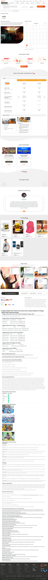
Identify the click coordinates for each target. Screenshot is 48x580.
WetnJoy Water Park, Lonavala (17, 508)
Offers (27, 1)
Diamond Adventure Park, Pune (16, 524)
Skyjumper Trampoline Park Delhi (31, 555)
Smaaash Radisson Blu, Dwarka (29, 540)
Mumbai (12, 507)
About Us (7, 574)
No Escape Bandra (5, 550)
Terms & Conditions (11, 564)
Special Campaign (11, 571)
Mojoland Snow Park (21, 521)
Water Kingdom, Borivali (31, 509)
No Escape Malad (11, 550)
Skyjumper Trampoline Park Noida (20, 555)
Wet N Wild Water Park (5, 535)
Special (15, 574)
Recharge (36, 1)
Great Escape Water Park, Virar (37, 508)
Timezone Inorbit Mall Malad (33, 545)
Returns (2, 567)
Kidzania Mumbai (14, 559)
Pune (15, 507)
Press (23, 574)
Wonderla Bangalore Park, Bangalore (8, 516)
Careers (33, 574)
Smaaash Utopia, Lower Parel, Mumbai (8, 540)
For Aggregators (19, 567)
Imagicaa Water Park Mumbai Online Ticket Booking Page (13, 359)
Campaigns (19, 574)
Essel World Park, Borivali (35, 512)
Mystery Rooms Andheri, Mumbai (7, 553)
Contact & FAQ (3, 564)
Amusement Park (5, 2)
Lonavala (17, 507)
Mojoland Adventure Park (6, 521)
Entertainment (17, 1)
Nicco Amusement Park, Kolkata (7, 526)
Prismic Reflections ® (44, 577)
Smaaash (27, 2)
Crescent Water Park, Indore (6, 528)
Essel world (22, 2)
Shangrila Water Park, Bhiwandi (7, 509)
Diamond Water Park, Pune (6, 524)
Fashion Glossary (3, 572)
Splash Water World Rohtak (6, 530)
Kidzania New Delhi (21, 559)
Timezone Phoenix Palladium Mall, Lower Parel (9, 545)
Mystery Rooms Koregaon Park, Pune (19, 553)
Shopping (24, 1)
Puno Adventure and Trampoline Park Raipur (24, 538)
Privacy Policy (19, 571)
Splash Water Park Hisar (15, 530)
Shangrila (43, 2)
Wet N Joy (32, 2)
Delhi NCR (17, 520)
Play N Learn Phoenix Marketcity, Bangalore (31, 548)
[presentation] (18, 97)
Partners (26, 568)
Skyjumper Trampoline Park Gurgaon (8, 555)
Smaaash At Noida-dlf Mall (19, 540)
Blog (11, 574)
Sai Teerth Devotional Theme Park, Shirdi (8, 512)
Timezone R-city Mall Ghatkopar (23, 545)
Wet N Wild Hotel (13, 535)
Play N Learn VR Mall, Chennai (19, 548)
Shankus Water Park (19, 535)
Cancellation (10, 567)
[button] (1, 45)
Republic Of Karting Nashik (15, 557)
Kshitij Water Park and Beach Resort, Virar (13, 510)
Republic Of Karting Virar (6, 557)
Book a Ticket (24, 66)
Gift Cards (2, 571)
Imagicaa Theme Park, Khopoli (7, 508)
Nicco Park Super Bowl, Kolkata (27, 526)
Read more (19, 24)
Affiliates (26, 567)
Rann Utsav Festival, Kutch (27, 535)
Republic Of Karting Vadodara (25, 557)
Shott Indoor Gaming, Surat (28, 543)
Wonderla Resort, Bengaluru (19, 516)
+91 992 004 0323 (24, 292)
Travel (33, 1)
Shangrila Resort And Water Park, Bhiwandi (20, 509)
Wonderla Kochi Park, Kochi (28, 516)
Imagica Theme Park (11, 2)
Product (18, 563)
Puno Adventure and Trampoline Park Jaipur (9, 538)
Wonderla (17, 2)
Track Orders (2, 568)
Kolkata (12, 525)
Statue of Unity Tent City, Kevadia (37, 535)
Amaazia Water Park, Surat (6, 536)
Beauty (21, 1)
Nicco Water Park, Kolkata (17, 526)
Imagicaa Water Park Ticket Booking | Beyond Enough (30, 493)
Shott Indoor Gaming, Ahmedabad (17, 543)
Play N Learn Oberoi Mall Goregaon (7, 548)
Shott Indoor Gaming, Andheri (7, 543)
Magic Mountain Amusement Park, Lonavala (23, 512)
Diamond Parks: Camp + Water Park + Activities (29, 524)
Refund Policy (11, 568)
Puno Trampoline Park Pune (36, 538)
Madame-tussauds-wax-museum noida (31, 559)
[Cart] (43, 1)
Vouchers (30, 1)
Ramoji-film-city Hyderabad (6, 559)
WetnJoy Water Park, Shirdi (27, 508)
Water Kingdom (38, 2)
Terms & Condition (19, 564)
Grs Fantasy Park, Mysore (10, 517)
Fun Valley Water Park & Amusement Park (8, 519)
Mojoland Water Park (14, 521)
